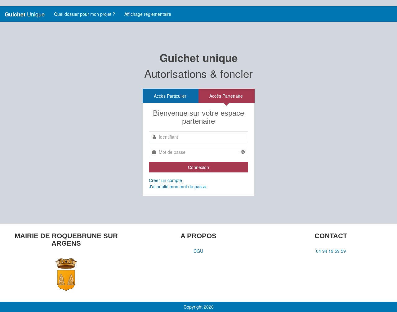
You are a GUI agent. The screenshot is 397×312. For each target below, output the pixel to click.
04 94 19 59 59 (331, 251)
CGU (198, 251)
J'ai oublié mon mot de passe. (178, 186)
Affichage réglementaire (147, 14)
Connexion (198, 167)
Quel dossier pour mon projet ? (84, 14)
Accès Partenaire (226, 96)
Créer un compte (165, 180)
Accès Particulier (170, 96)
